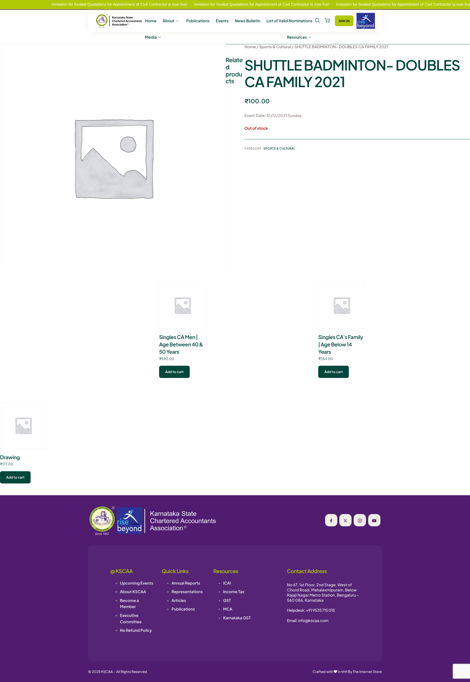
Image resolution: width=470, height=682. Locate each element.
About (168, 21)
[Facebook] (331, 520)
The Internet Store (367, 672)
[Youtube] (374, 520)
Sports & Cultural (275, 46)
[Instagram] (360, 520)
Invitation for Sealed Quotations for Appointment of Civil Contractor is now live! (102, 4)
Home (150, 21)
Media (151, 37)
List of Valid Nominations (290, 21)
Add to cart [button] (174, 372)
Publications (198, 21)
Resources (297, 37)
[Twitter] (345, 520)
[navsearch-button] (317, 20)
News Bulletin (247, 21)
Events (222, 21)
